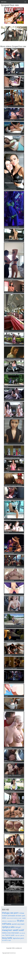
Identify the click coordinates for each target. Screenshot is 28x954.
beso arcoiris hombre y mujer (14, 918)
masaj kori (7, 930)
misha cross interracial (10, 933)
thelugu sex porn (10, 912)
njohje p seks (8, 927)
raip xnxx (17, 935)
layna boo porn (18, 938)
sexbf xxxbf (18, 930)
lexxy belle (7, 937)
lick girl (18, 927)
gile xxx (22, 935)
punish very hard (18, 924)
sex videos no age (6, 940)
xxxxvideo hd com (11, 921)
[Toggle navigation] (25, 2)
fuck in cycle (9, 935)
